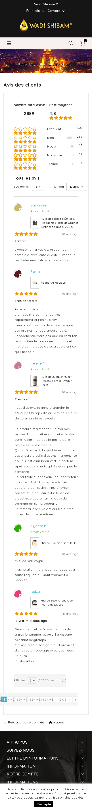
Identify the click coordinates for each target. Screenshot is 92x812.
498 (49, 699)
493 (17, 699)
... (56, 699)
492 (11, 699)
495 (30, 699)
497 (43, 699)
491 (4, 699)
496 (37, 699)
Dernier (75, 187)
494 (24, 699)
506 (62, 699)
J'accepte (44, 804)
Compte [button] (57, 11)
